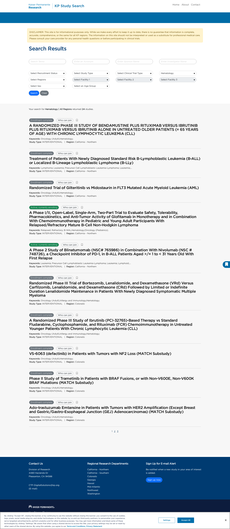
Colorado (92, 476)
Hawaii (90, 483)
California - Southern (98, 473)
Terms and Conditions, (76, 526)
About (185, 5)
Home (175, 5)
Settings (166, 520)
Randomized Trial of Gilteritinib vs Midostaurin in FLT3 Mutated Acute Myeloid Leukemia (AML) (114, 188)
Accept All (185, 520)
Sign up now (154, 480)
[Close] (226, 520)
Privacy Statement (94, 526)
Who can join (65, 120)
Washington (93, 494)
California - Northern (98, 469)
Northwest (92, 490)
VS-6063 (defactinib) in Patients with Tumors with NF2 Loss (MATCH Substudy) (100, 354)
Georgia (91, 480)
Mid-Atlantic (93, 487)
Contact (195, 5)
